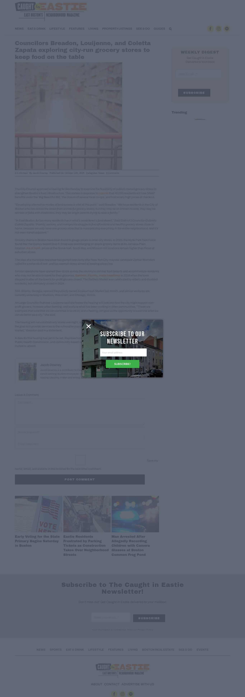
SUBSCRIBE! (122, 363)
